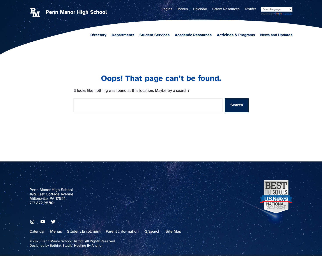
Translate (287, 14)
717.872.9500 (42, 203)
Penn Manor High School (76, 12)
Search (236, 105)
